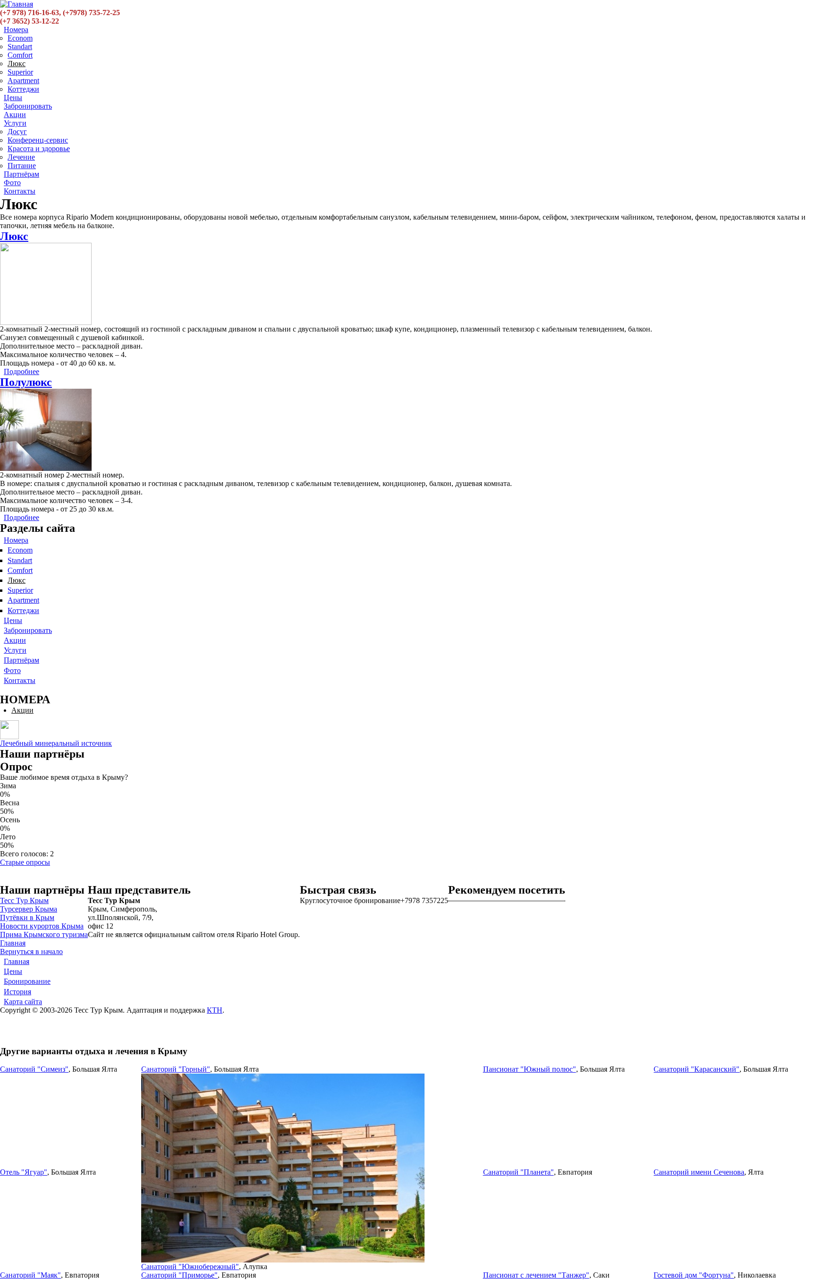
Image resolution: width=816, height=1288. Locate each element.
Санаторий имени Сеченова (699, 1172)
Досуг (17, 132)
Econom (20, 38)
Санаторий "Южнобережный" (190, 1266)
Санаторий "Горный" (175, 1069)
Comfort (20, 55)
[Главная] (16, 4)
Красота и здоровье (39, 149)
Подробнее (21, 371)
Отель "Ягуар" (23, 1172)
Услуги (15, 123)
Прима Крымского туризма (44, 934)
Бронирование (27, 981)
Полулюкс (26, 382)
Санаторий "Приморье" (179, 1275)
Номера (16, 30)
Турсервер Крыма (28, 909)
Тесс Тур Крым (24, 900)
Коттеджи (23, 89)
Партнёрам (21, 174)
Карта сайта (23, 1002)
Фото (12, 183)
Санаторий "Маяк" (30, 1275)
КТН (214, 1010)
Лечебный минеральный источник (56, 743)
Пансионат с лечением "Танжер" (536, 1275)
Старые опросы (25, 862)
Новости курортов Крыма (42, 926)
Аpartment (23, 81)
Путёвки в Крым (27, 917)
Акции (15, 115)
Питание (22, 166)
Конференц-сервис (38, 140)
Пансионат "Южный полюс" (529, 1069)
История (17, 992)
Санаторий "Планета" (518, 1172)
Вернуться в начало (31, 951)
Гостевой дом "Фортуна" (694, 1275)
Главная (13, 943)
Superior (20, 72)
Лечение (21, 157)
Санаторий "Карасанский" (697, 1069)
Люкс (17, 64)
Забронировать (28, 106)
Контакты (19, 191)
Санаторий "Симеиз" (34, 1069)
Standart (20, 47)
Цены (13, 98)
